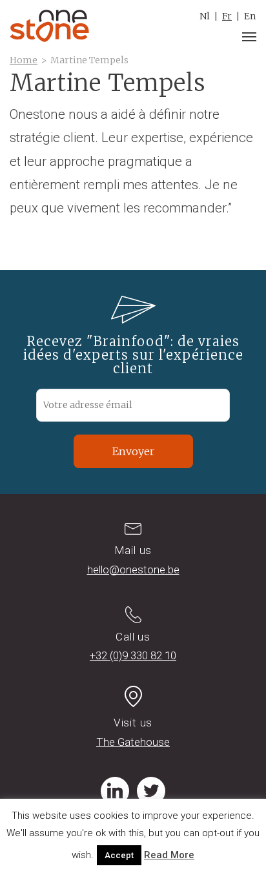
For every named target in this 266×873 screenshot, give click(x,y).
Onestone (49, 26)
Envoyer (133, 451)
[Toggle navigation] (249, 36)
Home (23, 60)
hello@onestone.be (133, 569)
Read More (169, 855)
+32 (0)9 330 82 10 (133, 655)
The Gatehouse (133, 741)
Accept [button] (119, 855)
